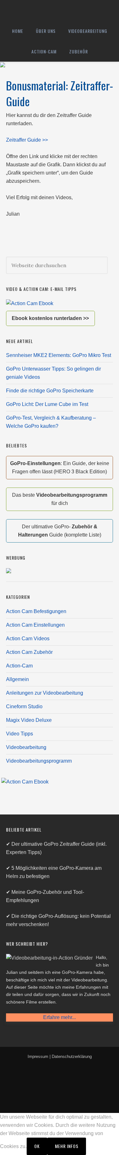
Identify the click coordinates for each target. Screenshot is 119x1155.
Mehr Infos (66, 1146)
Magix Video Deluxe (29, 720)
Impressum (38, 1056)
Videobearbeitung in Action (59, 10)
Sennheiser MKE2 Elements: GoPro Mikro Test (58, 355)
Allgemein (17, 679)
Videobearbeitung (26, 747)
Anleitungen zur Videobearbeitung (44, 693)
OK (37, 1146)
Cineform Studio (24, 706)
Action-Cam (19, 665)
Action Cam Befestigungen (36, 611)
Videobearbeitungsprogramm (39, 761)
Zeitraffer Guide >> (27, 140)
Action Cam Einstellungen (35, 625)
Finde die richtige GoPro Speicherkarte (50, 390)
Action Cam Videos (28, 638)
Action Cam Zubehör (29, 652)
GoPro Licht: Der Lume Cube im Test (47, 404)
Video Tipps (19, 733)
